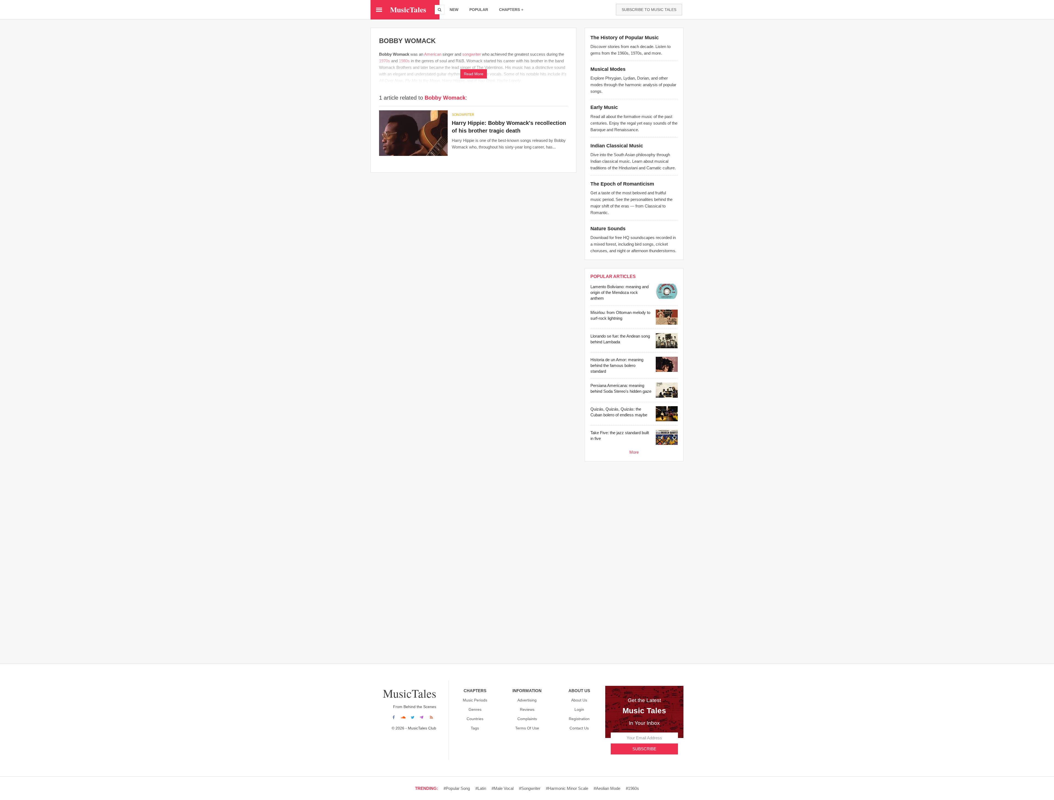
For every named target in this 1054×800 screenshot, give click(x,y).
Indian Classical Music (616, 145)
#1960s (632, 788)
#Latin (480, 788)
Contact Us (579, 728)
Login (579, 709)
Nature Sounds (608, 228)
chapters (509, 9)
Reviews (527, 709)
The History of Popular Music (624, 37)
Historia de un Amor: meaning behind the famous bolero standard (616, 365)
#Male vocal (503, 788)
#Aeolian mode (607, 788)
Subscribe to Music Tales (649, 9)
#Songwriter (529, 788)
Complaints (527, 719)
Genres (475, 709)
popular (478, 9)
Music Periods (475, 700)
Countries (475, 719)
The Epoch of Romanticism (622, 184)
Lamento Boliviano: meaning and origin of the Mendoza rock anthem (619, 292)
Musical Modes (608, 69)
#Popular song (457, 788)
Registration (579, 719)
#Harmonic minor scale (567, 788)
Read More (473, 74)
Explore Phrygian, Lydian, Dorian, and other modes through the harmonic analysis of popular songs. (633, 85)
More (634, 452)
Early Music (604, 107)
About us (579, 700)
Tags (475, 728)
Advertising (527, 700)
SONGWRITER (463, 115)
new (454, 9)
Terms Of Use (527, 728)
